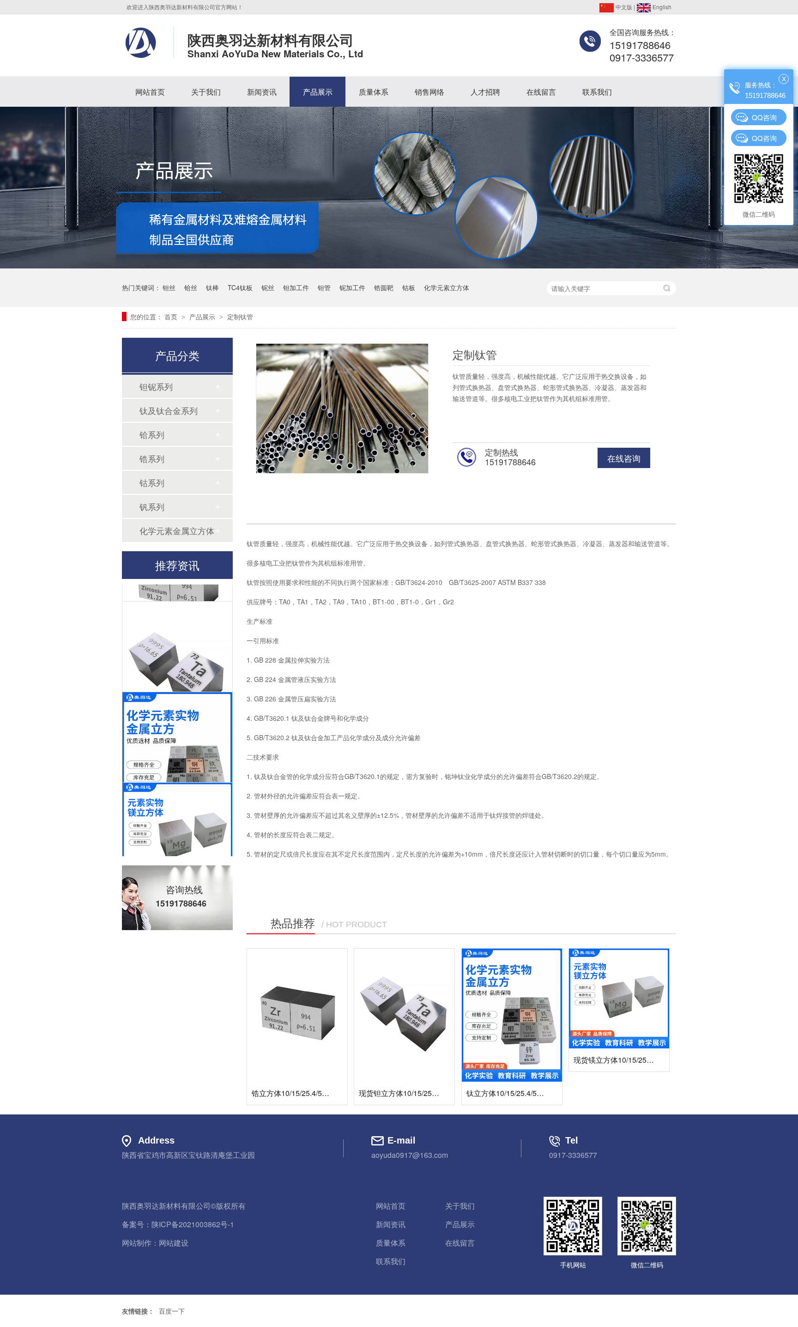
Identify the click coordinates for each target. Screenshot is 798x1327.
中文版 (623, 7)
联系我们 (597, 91)
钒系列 (151, 506)
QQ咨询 (764, 117)
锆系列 (151, 458)
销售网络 (429, 91)
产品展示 (317, 91)
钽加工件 (296, 287)
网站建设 (173, 1242)
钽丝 (169, 287)
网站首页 (150, 91)
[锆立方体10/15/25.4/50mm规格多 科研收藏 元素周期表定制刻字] (297, 1015)
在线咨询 (624, 458)
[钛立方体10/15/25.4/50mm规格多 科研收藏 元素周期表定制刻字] (512, 1015)
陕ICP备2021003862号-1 (192, 1224)
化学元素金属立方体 (176, 530)
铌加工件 (352, 287)
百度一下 (172, 1310)
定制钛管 (240, 316)
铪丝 (190, 287)
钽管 (324, 287)
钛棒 (212, 287)
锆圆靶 (383, 287)
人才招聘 (485, 91)
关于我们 (206, 91)
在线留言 (541, 91)
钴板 (408, 287)
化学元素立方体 (446, 287)
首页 (171, 316)
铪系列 (151, 434)
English (661, 7)
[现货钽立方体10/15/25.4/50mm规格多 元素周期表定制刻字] (404, 1015)
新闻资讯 (262, 91)
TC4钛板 (240, 287)
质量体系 (373, 91)
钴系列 (151, 482)
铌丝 (267, 287)
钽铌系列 (156, 386)
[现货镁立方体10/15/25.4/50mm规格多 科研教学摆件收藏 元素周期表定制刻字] (619, 999)
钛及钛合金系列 (168, 410)
